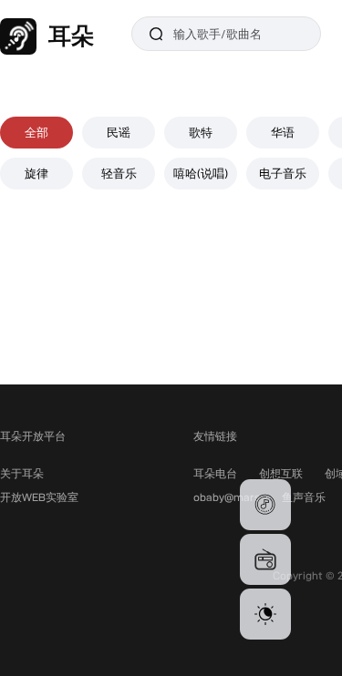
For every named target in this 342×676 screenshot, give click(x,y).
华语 (283, 132)
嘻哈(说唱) (200, 173)
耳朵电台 (215, 473)
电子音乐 (282, 173)
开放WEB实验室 (39, 497)
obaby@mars (226, 497)
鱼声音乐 (304, 497)
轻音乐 (119, 173)
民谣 (118, 132)
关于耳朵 (22, 473)
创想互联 (281, 473)
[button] (265, 504)
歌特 (200, 132)
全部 (36, 132)
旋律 (36, 173)
